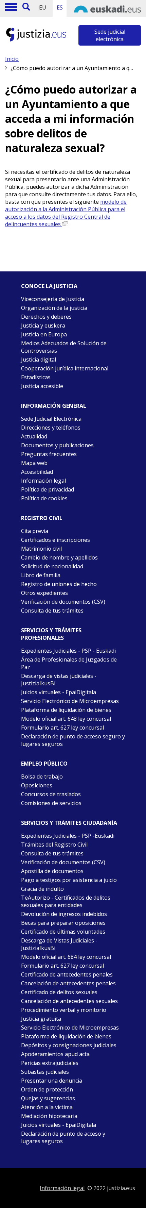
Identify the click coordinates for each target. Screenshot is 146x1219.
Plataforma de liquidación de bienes (66, 710)
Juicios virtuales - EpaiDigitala (58, 692)
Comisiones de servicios (51, 803)
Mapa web (34, 463)
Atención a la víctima (47, 1107)
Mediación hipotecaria (49, 1116)
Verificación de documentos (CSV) (63, 601)
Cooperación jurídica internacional (64, 368)
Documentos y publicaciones (57, 445)
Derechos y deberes (46, 316)
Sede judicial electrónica (109, 35)
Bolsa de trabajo (42, 776)
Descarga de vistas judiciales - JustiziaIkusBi (58, 679)
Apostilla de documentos (52, 871)
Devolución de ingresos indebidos (64, 914)
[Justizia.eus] (36, 40)
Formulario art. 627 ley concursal (62, 727)
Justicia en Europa (44, 334)
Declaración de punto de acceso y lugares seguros (63, 1137)
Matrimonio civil (41, 548)
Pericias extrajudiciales (49, 1063)
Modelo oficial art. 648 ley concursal (66, 718)
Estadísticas (36, 377)
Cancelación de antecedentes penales (68, 983)
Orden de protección (47, 1089)
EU (42, 7)
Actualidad (34, 436)
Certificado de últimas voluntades (63, 931)
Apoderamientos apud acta (55, 1054)
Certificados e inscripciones (55, 540)
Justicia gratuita (41, 1018)
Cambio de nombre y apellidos (59, 557)
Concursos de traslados (51, 794)
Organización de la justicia (54, 308)
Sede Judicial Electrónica (51, 418)
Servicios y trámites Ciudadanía (69, 822)
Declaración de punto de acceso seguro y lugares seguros (73, 740)
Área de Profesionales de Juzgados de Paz (69, 663)
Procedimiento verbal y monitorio (63, 1010)
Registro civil (41, 518)
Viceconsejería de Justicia (52, 299)
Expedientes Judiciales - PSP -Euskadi (67, 835)
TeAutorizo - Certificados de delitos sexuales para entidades (65, 901)
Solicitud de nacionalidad (52, 566)
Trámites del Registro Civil (54, 844)
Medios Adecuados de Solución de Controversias (64, 346)
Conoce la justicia (49, 286)
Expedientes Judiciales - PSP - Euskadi (68, 650)
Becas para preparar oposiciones (63, 922)
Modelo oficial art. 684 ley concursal (66, 957)
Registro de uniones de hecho (59, 584)
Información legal (43, 480)
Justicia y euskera (43, 325)
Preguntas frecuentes (49, 454)
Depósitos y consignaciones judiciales (68, 1045)
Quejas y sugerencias (48, 1098)
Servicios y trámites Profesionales (51, 634)
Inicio (12, 59)
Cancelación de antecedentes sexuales (69, 1001)
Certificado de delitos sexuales (59, 992)
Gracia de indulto (42, 888)
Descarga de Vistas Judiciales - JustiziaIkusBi (59, 944)
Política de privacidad (47, 489)
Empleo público (44, 763)
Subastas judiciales (45, 1071)
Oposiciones (36, 785)
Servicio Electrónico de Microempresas (70, 701)
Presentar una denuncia (51, 1080)
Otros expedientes (44, 593)
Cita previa (34, 531)
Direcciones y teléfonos (50, 427)
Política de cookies (44, 498)
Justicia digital (38, 359)
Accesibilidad (37, 471)
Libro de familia (40, 575)
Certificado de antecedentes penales (67, 974)
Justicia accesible (42, 386)
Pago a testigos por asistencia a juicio (69, 880)
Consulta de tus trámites (52, 610)
